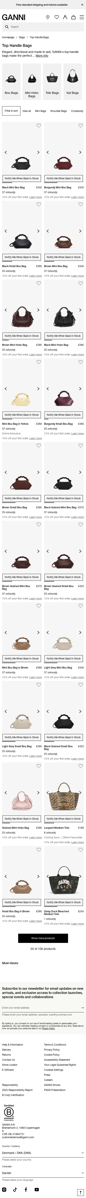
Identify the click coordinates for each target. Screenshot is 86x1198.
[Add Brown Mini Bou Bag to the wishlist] (80, 204)
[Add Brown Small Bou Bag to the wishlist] (38, 446)
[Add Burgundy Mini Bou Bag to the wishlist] (80, 125)
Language (6, 1166)
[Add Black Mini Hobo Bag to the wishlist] (80, 283)
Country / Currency (11, 1146)
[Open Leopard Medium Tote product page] (64, 792)
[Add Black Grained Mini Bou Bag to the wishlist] (80, 446)
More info (42, 56)
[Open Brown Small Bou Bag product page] (22, 472)
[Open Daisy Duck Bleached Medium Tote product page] (64, 876)
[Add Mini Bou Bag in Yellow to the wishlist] (38, 362)
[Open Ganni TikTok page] (15, 1189)
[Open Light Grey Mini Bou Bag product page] (64, 632)
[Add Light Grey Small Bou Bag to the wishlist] (38, 685)
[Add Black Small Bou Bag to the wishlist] (38, 204)
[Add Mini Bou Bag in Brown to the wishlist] (38, 606)
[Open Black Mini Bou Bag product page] (22, 152)
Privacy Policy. (48, 1028)
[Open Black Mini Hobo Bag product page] (64, 309)
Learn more (35, 197)
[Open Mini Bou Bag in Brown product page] (22, 632)
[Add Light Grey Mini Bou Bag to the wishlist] (80, 606)
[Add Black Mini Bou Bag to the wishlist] (38, 125)
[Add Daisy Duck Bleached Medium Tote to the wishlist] (80, 850)
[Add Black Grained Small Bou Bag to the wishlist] (80, 685)
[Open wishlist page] (56, 17)
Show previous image (5, 152)
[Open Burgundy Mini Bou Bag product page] (64, 152)
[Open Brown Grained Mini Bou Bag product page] (22, 551)
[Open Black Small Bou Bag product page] (22, 231)
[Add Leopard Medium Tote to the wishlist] (80, 766)
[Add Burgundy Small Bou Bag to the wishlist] (80, 362)
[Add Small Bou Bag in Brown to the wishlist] (38, 850)
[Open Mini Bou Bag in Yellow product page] (22, 388)
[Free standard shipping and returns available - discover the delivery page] (43, 4)
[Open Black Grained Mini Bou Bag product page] (64, 472)
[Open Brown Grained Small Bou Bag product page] (64, 551)
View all (27, 111)
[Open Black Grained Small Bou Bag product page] (64, 711)
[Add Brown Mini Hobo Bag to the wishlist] (38, 283)
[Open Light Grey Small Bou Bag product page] (22, 711)
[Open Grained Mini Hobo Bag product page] (22, 792)
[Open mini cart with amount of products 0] (73, 17)
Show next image (38, 152)
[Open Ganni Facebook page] (25, 1189)
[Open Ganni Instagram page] (4, 1189)
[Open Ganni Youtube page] (36, 1189)
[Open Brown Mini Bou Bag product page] (64, 231)
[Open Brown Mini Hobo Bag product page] (22, 309)
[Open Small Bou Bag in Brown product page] (22, 876)
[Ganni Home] (13, 17)
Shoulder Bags (58, 111)
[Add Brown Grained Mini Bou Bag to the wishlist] (38, 524)
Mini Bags (40, 111)
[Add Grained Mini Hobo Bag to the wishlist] (38, 766)
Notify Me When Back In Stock (22, 178)
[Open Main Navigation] (82, 17)
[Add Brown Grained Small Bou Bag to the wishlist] (80, 524)
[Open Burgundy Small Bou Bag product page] (64, 388)
